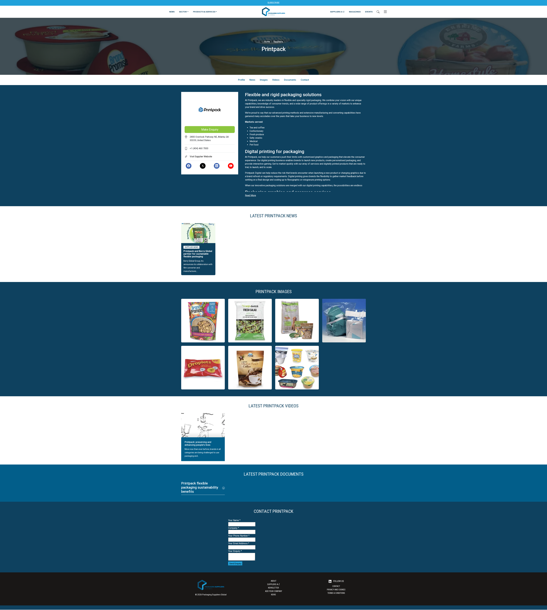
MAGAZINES (355, 12)
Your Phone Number (238, 535)
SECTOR (183, 12)
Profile (241, 80)
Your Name (234, 520)
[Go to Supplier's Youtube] (231, 166)
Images (264, 80)
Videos (275, 80)
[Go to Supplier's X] (203, 166)
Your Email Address (238, 543)
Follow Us (338, 581)
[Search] (378, 11)
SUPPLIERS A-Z (337, 12)
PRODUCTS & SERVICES (204, 12)
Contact (305, 80)
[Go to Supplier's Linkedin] (217, 166)
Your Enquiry (235, 551)
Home (267, 41)
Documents (290, 80)
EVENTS (369, 12)
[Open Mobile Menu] (385, 12)
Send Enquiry (235, 563)
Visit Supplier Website (201, 156)
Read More (250, 195)
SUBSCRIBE (273, 2)
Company (233, 528)
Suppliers (278, 41)
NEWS (172, 12)
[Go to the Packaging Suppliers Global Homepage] (273, 11)
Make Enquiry (209, 129)
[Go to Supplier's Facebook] (188, 166)
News (252, 80)
